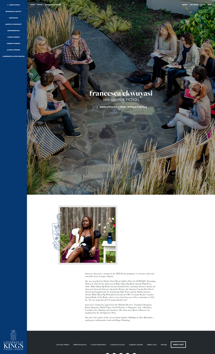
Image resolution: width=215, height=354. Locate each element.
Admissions (13, 18)
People (39, 5)
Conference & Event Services (13, 56)
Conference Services (117, 344)
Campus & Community (13, 24)
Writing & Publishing (137, 107)
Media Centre (152, 344)
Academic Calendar (136, 344)
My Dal (203, 5)
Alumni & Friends (13, 50)
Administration (13, 31)
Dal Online (194, 5)
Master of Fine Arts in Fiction (113, 107)
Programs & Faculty (13, 11)
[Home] (13, 340)
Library (185, 5)
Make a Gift (178, 344)
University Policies (62, 344)
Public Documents (80, 344)
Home (32, 5)
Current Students (13, 43)
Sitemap (164, 344)
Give (209, 5)
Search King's (14, 5)
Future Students (13, 37)
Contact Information (98, 344)
